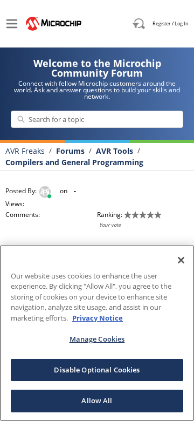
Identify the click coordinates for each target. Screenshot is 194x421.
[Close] (181, 260)
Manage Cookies (97, 339)
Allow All (96, 400)
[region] (97, 333)
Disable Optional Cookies (97, 370)
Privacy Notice (97, 318)
